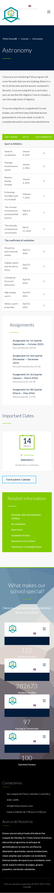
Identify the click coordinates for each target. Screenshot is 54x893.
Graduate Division (20, 535)
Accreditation (18, 524)
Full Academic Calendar (18, 479)
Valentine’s (27, 459)
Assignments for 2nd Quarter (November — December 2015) (28, 359)
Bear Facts (16, 529)
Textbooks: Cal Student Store (26, 546)
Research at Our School (23, 541)
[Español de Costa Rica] (29, 5)
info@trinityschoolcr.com (20, 805)
